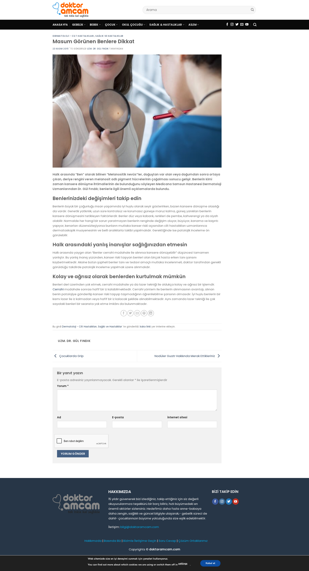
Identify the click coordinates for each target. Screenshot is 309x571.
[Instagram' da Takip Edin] (232, 24)
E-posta (118, 417)
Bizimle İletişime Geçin (139, 541)
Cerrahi (58, 289)
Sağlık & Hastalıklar (165, 25)
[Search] (254, 24)
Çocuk (110, 25)
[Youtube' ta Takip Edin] (246, 24)
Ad (59, 417)
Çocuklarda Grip (71, 356)
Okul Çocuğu (132, 25)
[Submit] (252, 10)
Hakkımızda (93, 541)
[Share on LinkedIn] (151, 313)
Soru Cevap (167, 541)
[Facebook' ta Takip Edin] (227, 24)
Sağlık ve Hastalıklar (109, 36)
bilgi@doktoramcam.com (139, 527)
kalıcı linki (145, 326)
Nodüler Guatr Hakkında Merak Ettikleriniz (185, 356)
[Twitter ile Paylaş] (130, 313)
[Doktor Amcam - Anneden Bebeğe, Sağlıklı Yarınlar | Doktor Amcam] (70, 10)
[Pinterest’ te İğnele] (144, 313)
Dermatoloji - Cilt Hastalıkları (73, 36)
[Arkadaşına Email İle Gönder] (137, 313)
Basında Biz (112, 541)
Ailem (192, 25)
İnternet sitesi (177, 417)
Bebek (94, 25)
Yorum (63, 386)
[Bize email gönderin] (241, 24)
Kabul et (210, 563)
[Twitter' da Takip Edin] (237, 24)
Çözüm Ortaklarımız (193, 541)
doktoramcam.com (164, 549)
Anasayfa (60, 25)
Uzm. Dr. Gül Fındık (98, 48)
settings (182, 563)
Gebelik (77, 25)
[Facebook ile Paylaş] (124, 313)
